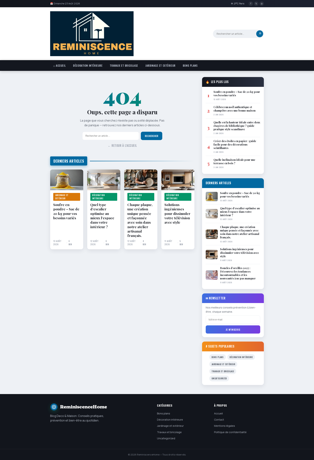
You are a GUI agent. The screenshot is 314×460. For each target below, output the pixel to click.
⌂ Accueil (59, 65)
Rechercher (151, 136)
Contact (219, 419)
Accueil (218, 413)
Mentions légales (224, 425)
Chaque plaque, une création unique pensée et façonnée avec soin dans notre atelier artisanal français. (140, 220)
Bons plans (190, 65)
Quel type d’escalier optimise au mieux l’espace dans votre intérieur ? (102, 215)
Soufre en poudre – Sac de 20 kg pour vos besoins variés (66, 211)
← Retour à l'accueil (122, 145)
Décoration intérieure (87, 65)
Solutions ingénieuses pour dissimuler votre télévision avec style (177, 213)
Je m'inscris (233, 329)
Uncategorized (219, 378)
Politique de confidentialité (230, 432)
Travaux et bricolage (124, 65)
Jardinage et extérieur (160, 65)
